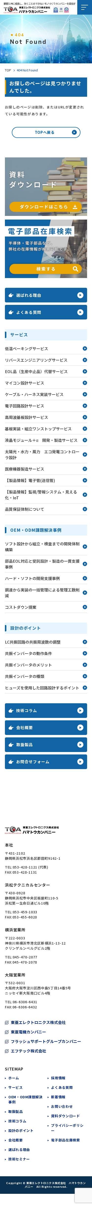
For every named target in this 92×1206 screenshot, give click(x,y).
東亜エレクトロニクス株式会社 (38, 1022)
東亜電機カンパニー (28, 1032)
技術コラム (17, 1121)
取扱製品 (15, 1111)
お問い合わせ (62, 1106)
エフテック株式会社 (28, 1051)
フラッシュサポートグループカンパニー (46, 1041)
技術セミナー (19, 1159)
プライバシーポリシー (67, 1128)
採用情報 (58, 1077)
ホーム (13, 1077)
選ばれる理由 (19, 1149)
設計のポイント (21, 1130)
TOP (8, 70)
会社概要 (15, 1140)
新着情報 (58, 1096)
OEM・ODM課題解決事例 (25, 1099)
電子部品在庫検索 (65, 1140)
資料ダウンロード (65, 1115)
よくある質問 (62, 1087)
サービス (15, 1087)
